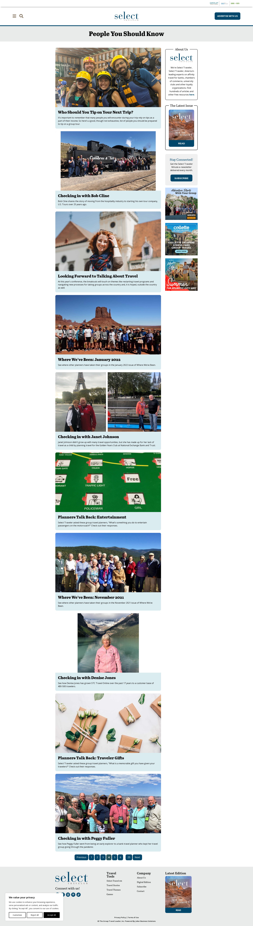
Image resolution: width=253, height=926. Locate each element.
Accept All (51, 915)
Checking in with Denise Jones (87, 677)
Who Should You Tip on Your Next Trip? (95, 112)
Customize (17, 915)
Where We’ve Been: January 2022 (89, 359)
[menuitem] (14, 16)
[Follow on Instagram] (68, 895)
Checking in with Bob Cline (83, 195)
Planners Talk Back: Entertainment (92, 517)
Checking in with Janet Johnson (88, 436)
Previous (81, 857)
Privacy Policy (120, 917)
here (191, 94)
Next (137, 857)
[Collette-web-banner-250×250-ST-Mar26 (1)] (181, 254)
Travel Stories (113, 885)
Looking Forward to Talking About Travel (98, 276)
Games (110, 894)
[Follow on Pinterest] (73, 895)
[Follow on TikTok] (78, 895)
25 (129, 857)
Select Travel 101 (114, 880)
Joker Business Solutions (146, 921)
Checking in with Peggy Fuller (86, 838)
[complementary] (34, 907)
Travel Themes (114, 889)
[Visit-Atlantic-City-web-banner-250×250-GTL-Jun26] (181, 290)
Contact (140, 891)
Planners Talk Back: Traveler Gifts (91, 758)
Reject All (35, 915)
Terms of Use (133, 917)
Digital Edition (144, 882)
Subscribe (141, 886)
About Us (141, 877)
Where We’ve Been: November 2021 (91, 597)
